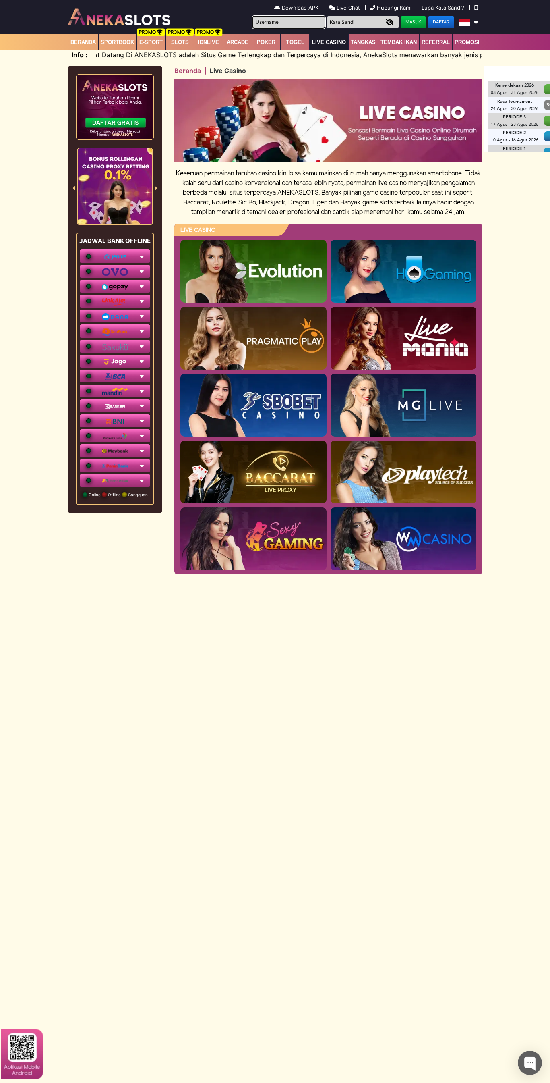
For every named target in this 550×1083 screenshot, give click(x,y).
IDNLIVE (208, 42)
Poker (266, 42)
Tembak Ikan (398, 42)
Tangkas (363, 42)
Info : (79, 55)
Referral (436, 42)
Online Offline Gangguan (117, 494)
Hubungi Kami (394, 7)
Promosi (467, 42)
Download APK (300, 7)
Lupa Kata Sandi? (444, 7)
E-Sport (151, 42)
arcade (237, 42)
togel (295, 42)
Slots (180, 42)
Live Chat (347, 7)
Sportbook (117, 42)
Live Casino (329, 42)
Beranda (83, 42)
